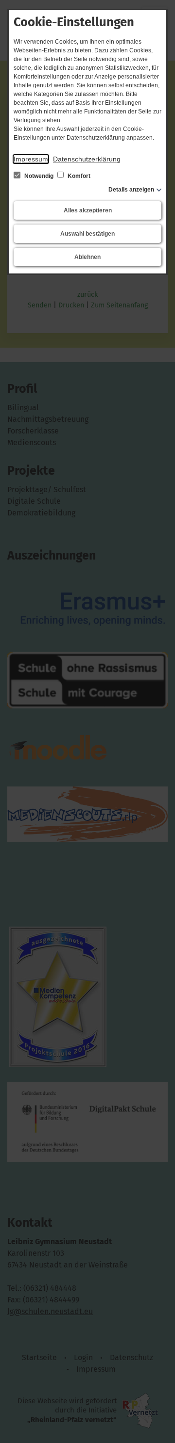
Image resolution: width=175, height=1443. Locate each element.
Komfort (78, 176)
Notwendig (39, 176)
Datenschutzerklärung (87, 159)
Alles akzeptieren (88, 210)
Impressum (31, 159)
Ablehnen (87, 257)
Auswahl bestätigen (87, 233)
